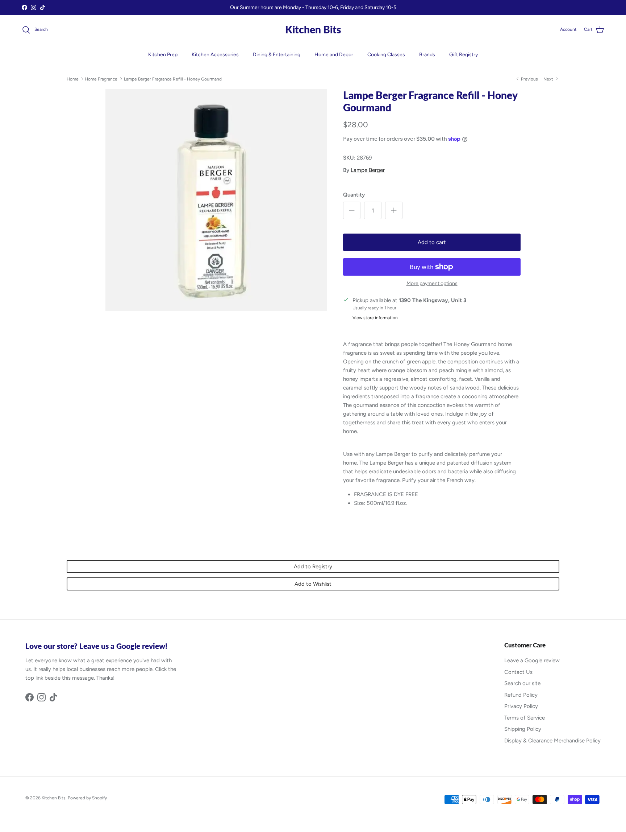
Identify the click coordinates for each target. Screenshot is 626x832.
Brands (427, 55)
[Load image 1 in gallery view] (216, 200)
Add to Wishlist (313, 584)
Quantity (354, 194)
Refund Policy (521, 695)
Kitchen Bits (54, 797)
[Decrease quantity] (351, 210)
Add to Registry (313, 566)
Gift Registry (463, 55)
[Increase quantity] (393, 210)
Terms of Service (524, 717)
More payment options (432, 284)
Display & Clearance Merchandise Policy (552, 740)
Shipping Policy (522, 729)
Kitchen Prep (163, 55)
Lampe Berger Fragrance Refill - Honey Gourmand (173, 78)
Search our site (522, 683)
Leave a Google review (532, 660)
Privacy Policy (521, 706)
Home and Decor (333, 55)
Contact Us (518, 672)
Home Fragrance (101, 78)
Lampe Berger (368, 170)
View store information (375, 317)
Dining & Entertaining (276, 55)
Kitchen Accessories (215, 55)
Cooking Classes (386, 55)
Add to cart (432, 242)
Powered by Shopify (87, 797)
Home (73, 78)
